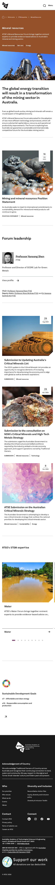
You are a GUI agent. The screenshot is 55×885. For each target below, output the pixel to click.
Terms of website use (9, 826)
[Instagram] (35, 819)
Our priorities (7, 791)
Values (4, 805)
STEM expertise (22, 17)
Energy (28, 45)
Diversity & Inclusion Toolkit (37, 800)
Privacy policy (7, 822)
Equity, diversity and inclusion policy (38, 796)
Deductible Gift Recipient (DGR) (19, 852)
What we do (11, 17)
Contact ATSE (7, 819)
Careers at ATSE (7, 829)
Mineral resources (8, 45)
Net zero (20, 45)
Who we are (6, 794)
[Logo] (27, 747)
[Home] (3, 17)
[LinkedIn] (29, 819)
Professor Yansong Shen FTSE (19, 291)
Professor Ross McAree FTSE (26, 293)
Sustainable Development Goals (19, 693)
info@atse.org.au (23, 843)
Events (4, 801)
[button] (13, 640)
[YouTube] (48, 819)
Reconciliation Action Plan (37, 791)
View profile (10, 280)
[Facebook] (42, 819)
